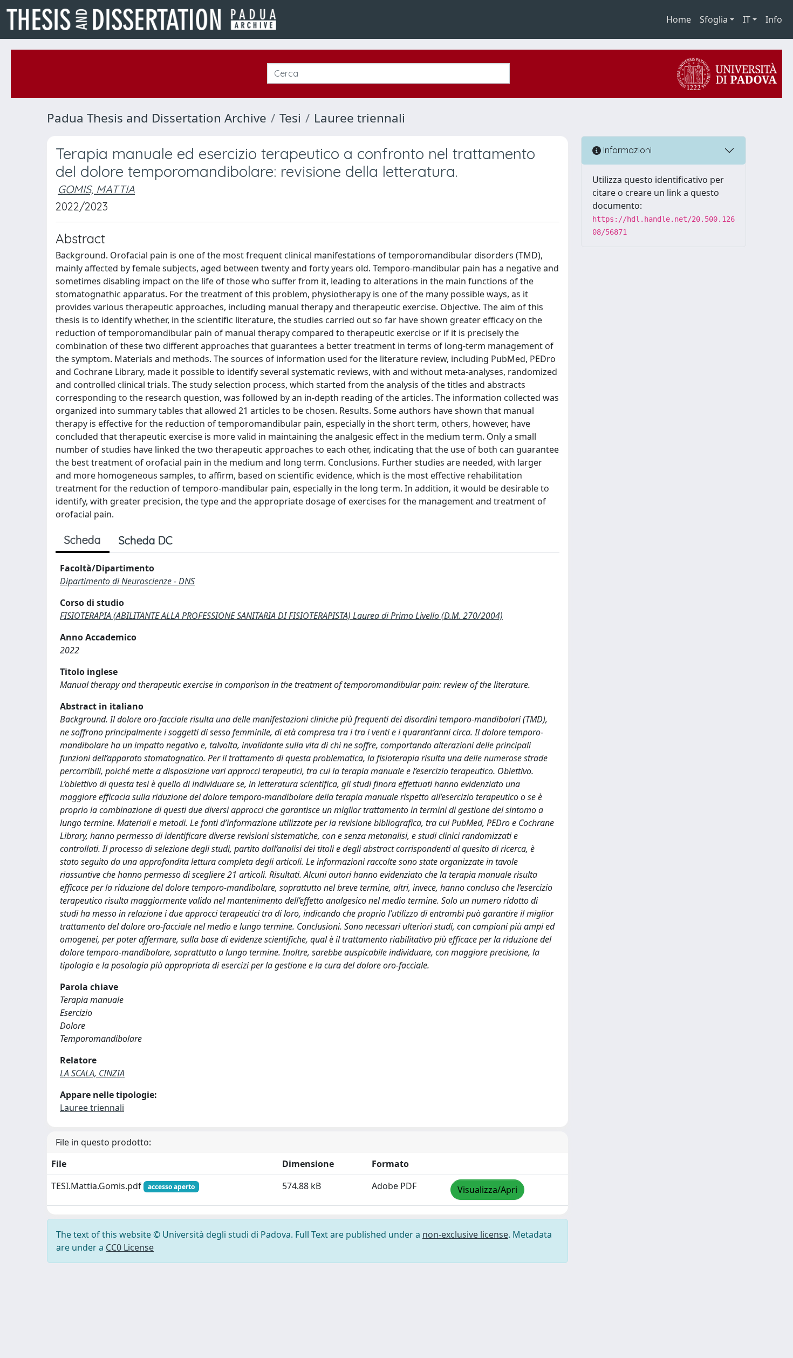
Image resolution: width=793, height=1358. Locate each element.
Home (678, 19)
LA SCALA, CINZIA (92, 1073)
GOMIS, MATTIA (96, 189)
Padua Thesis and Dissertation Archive (156, 118)
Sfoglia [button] (714, 19)
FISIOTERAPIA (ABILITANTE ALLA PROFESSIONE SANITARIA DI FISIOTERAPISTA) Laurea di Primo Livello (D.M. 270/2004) (281, 616)
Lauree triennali (359, 118)
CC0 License (130, 1247)
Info (773, 19)
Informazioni (626, 150)
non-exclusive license (465, 1234)
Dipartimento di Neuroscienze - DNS (127, 581)
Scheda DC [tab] (146, 540)
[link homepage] (145, 19)
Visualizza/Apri (487, 1190)
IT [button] (746, 19)
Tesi (290, 118)
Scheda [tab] (82, 540)
